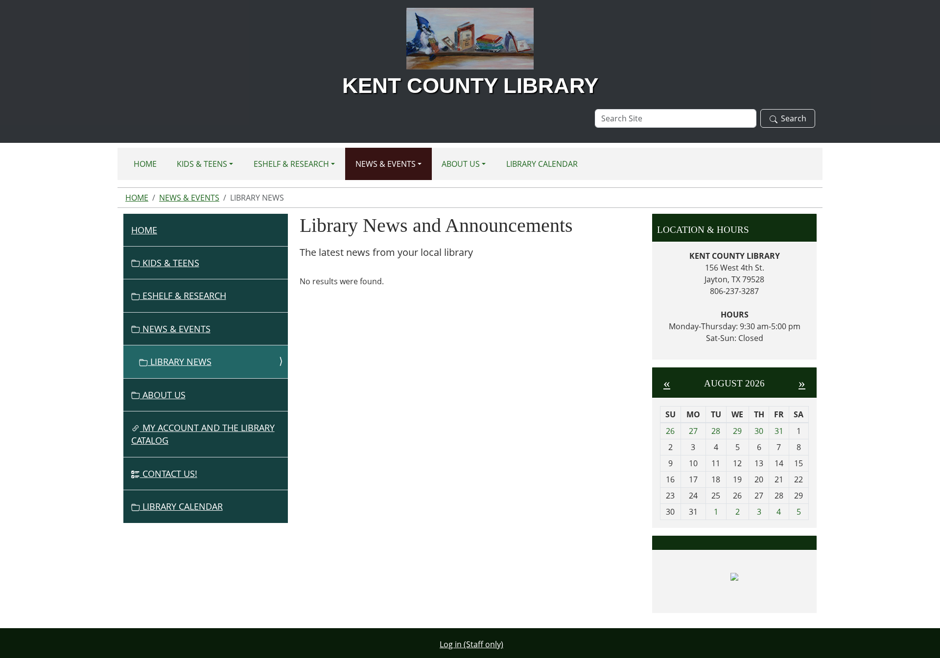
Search (793, 118)
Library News (180, 361)
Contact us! (168, 473)
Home (145, 164)
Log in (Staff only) (471, 644)
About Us (461, 164)
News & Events (385, 164)
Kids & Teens (202, 164)
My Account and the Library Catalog (203, 434)
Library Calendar (542, 164)
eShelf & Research (291, 164)
